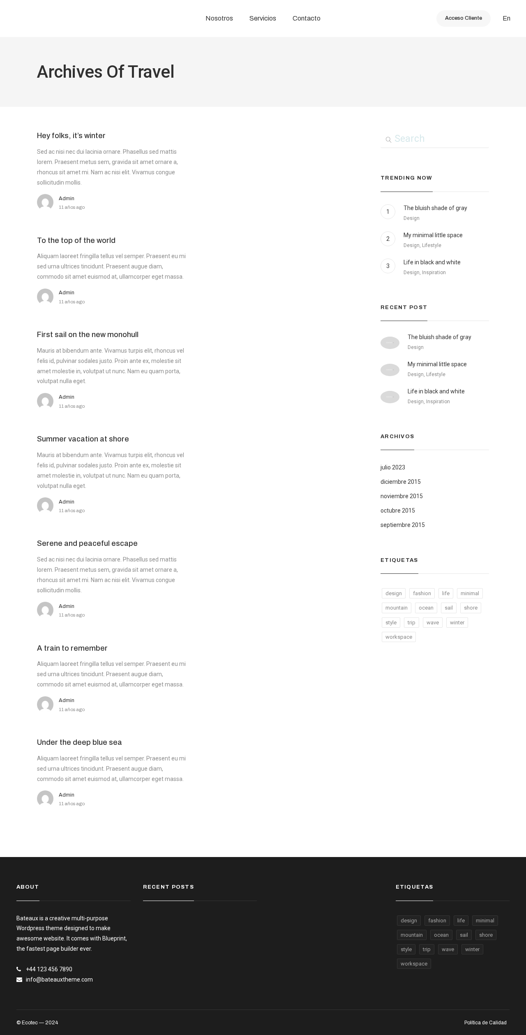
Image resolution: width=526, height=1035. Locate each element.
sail (449, 608)
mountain (396, 608)
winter (457, 622)
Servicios (262, 18)
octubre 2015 (398, 510)
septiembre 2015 (403, 525)
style (391, 622)
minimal (470, 593)
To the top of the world (76, 240)
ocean (426, 608)
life (446, 593)
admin (66, 198)
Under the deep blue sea (79, 742)
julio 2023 (393, 467)
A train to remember (72, 648)
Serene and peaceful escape (87, 543)
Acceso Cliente (463, 18)
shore (471, 608)
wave (433, 622)
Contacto (307, 18)
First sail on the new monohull (87, 334)
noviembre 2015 (402, 496)
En (506, 18)
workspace (398, 637)
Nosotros (219, 18)
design (393, 593)
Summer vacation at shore (83, 439)
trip (411, 622)
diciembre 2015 (401, 481)
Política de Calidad (485, 1023)
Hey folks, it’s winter (71, 136)
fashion (422, 593)
